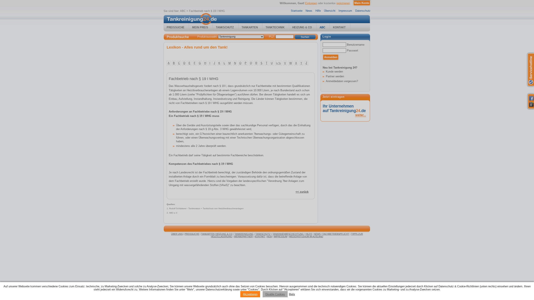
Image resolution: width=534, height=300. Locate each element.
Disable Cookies (275, 294)
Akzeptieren (250, 294)
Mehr (292, 294)
